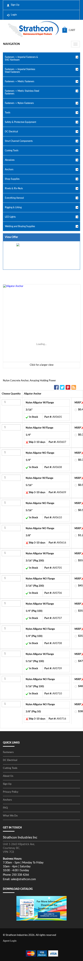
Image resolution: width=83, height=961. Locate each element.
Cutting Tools (11, 150)
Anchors (9, 169)
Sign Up (15, 5)
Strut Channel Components (19, 141)
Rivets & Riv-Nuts (14, 188)
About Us (8, 776)
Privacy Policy (10, 792)
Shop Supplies (12, 179)
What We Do (10, 816)
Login (14, 15)
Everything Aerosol (14, 198)
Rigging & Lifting (13, 207)
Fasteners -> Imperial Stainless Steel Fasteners (20, 70)
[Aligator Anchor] (41, 323)
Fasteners (8, 752)
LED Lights (10, 217)
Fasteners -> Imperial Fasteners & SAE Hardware (21, 58)
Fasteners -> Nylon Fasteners (19, 103)
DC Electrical (11, 131)
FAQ (5, 808)
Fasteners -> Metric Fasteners (19, 81)
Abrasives (9, 160)
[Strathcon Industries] (33, 29)
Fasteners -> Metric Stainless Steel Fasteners (22, 92)
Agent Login (9, 941)
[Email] (74, 387)
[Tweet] (63, 387)
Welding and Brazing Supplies (20, 226)
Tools (7, 112)
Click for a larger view (41, 365)
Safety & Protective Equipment (20, 122)
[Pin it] (68, 387)
